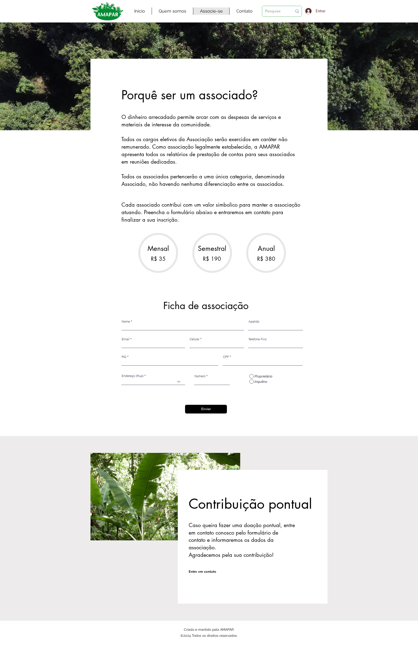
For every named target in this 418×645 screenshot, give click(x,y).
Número (199, 376)
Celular (194, 339)
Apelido (253, 321)
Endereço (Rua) (132, 375)
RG (124, 356)
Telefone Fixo (257, 339)
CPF (226, 356)
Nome (126, 321)
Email (125, 339)
